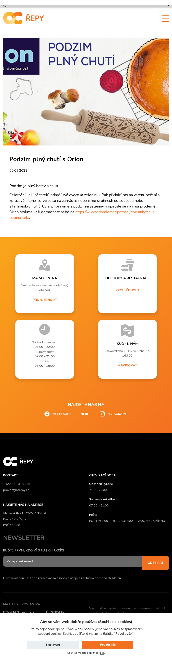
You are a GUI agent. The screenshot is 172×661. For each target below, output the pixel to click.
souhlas (114, 629)
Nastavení (53, 645)
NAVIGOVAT (127, 365)
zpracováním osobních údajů (58, 578)
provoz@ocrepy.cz (16, 490)
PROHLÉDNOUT (45, 300)
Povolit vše (108, 645)
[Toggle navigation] (164, 18)
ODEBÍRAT (155, 563)
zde (102, 652)
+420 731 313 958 (16, 484)
